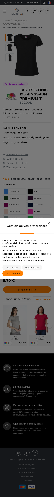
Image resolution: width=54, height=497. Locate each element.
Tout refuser (12, 267)
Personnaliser (32, 267)
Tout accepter (13, 273)
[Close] (48, 223)
